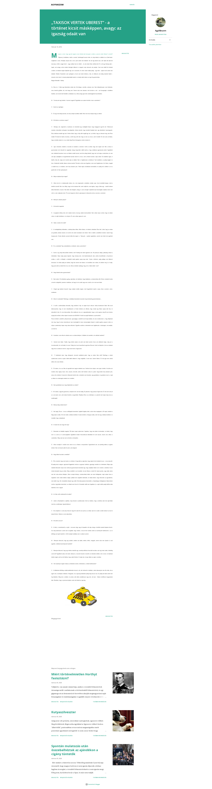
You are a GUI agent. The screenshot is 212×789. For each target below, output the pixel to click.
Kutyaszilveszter (63, 712)
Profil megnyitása (160, 34)
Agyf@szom (57, 4)
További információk (99, 701)
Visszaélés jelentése (155, 44)
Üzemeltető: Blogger (94, 784)
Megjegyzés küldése (66, 701)
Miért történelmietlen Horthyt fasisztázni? (74, 676)
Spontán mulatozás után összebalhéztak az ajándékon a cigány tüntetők (74, 750)
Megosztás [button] (125, 53)
